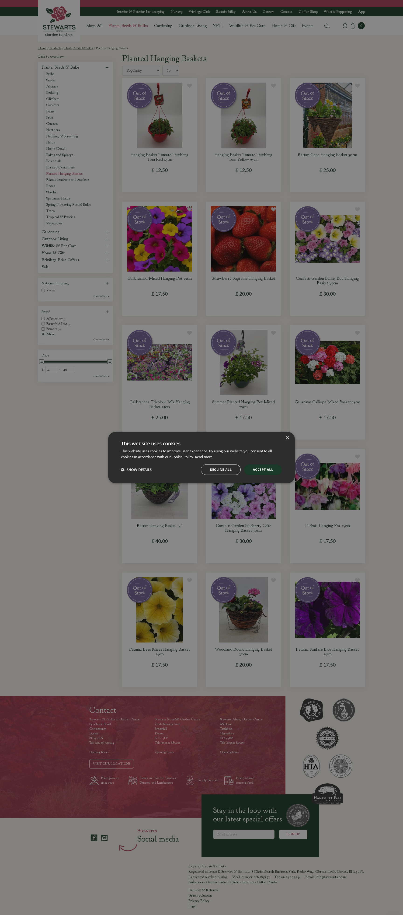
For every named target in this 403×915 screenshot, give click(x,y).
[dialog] (201, 457)
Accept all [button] (263, 469)
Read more (203, 456)
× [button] (287, 437)
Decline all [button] (221, 469)
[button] (136, 469)
